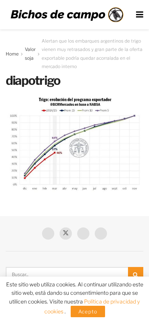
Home (12, 54)
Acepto (87, 311)
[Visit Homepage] (67, 14)
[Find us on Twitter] (66, 233)
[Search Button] (135, 274)
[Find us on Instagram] (101, 233)
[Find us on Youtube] (83, 233)
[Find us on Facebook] (48, 233)
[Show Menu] (139, 14)
